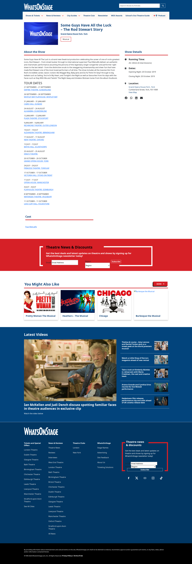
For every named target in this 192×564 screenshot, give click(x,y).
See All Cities (29, 506)
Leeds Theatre (30, 484)
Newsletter (103, 15)
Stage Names (102, 447)
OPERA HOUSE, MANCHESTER (36, 182)
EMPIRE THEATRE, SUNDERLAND (37, 90)
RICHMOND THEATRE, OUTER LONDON (40, 125)
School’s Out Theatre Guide (138, 15)
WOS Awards (116, 15)
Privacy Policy (67, 556)
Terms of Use (78, 556)
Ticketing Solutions (105, 467)
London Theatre (30, 450)
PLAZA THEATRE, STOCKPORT (36, 118)
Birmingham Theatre (32, 469)
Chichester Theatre (32, 474)
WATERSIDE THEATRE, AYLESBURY (38, 197)
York (86, 34)
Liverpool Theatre (31, 489)
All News (52, 533)
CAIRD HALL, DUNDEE (33, 104)
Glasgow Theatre (31, 459)
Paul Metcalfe (31, 227)
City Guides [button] (72, 15)
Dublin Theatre (30, 454)
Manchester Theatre (32, 494)
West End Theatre (55, 462)
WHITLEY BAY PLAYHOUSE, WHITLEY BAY (40, 97)
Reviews (51, 452)
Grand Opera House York (139, 87)
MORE (159, 284)
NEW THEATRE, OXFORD (34, 139)
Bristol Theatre (54, 482)
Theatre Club (89, 15)
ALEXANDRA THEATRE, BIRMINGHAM (39, 132)
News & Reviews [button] (53, 15)
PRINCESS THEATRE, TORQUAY (36, 168)
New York (77, 452)
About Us (101, 462)
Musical (66, 39)
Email (49, 262)
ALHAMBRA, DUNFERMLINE (35, 111)
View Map (133, 92)
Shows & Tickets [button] (33, 15)
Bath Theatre (29, 464)
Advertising (102, 452)
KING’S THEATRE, (31, 154)
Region (88, 261)
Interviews (52, 457)
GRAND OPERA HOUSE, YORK (36, 161)
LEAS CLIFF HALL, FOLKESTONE (36, 204)
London (76, 447)
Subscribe (116, 261)
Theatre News (54, 447)
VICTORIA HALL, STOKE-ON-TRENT (38, 175)
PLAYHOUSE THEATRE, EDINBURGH (38, 189)
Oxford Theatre (54, 521)
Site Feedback (103, 457)
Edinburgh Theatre (32, 479)
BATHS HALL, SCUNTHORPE (35, 147)
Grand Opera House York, (72, 34)
